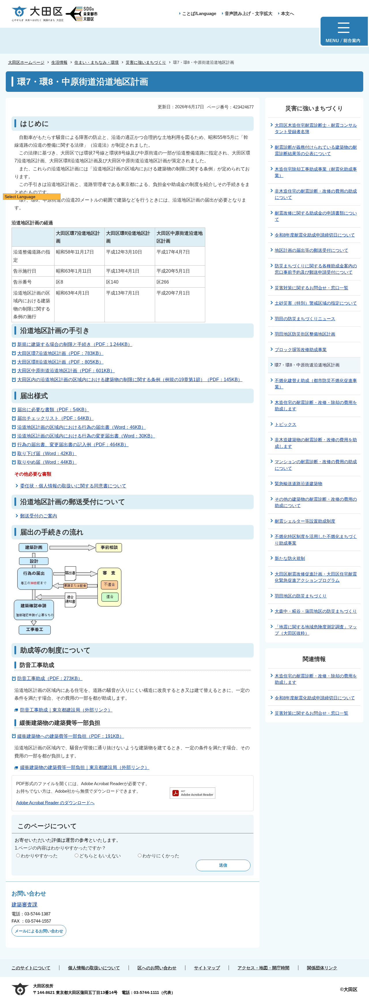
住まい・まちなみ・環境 (96, 62)
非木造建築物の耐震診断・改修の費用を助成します (316, 443)
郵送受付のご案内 (38, 515)
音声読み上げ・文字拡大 (248, 13)
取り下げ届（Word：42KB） (47, 453)
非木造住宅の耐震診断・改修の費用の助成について (316, 194)
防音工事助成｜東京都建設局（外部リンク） (66, 709)
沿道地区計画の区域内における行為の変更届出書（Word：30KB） (86, 435)
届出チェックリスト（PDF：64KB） (55, 418)
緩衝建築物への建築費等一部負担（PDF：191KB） (70, 736)
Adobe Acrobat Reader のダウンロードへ (55, 802)
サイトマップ (207, 967)
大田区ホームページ (26, 62)
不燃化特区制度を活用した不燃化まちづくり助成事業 (316, 539)
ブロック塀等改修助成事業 (301, 349)
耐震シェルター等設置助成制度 (305, 521)
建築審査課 (24, 905)
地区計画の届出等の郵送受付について (311, 250)
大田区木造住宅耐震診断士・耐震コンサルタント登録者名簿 (316, 128)
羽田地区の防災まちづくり (301, 595)
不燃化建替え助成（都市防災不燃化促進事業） (316, 384)
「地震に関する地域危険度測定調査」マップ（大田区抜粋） (316, 630)
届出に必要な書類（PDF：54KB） (53, 409)
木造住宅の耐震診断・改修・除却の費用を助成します (316, 405)
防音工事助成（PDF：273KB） (49, 678)
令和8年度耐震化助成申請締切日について (315, 234)
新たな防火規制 (290, 558)
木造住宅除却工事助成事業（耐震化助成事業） (316, 172)
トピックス (285, 424)
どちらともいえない (100, 855)
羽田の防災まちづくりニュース (305, 318)
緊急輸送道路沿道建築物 (298, 483)
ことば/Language (199, 13)
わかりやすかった (39, 855)
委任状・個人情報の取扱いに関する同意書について (73, 485)
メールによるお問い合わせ (39, 931)
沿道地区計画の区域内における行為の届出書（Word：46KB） (81, 427)
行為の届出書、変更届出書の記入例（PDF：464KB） (73, 444)
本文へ (287, 13)
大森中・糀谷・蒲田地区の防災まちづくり (316, 611)
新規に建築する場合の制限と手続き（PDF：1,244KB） (74, 344)
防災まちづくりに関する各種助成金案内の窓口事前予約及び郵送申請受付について (316, 269)
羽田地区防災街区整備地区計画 (305, 333)
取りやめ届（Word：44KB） (47, 462)
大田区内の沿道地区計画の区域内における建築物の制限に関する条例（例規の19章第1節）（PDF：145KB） (129, 379)
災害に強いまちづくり (146, 62)
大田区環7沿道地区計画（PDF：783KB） (60, 353)
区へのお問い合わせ (157, 967)
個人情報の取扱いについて (94, 967)
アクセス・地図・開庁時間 (263, 967)
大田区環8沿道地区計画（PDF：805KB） (60, 362)
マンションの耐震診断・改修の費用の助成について (316, 465)
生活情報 (59, 62)
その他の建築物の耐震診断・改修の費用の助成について (316, 502)
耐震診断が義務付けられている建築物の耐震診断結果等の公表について (316, 150)
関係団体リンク (322, 967)
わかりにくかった (160, 855)
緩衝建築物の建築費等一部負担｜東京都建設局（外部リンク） (84, 767)
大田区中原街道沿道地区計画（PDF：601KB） (66, 370)
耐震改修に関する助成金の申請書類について (316, 216)
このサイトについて (31, 967)
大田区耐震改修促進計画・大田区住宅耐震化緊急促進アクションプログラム (316, 577)
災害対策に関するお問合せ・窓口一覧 (311, 287)
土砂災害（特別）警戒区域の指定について (316, 303)
